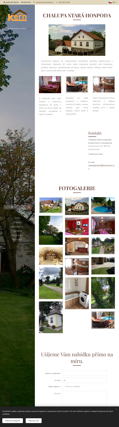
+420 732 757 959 (64, 2)
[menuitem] (17, 218)
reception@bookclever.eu (44, 2)
